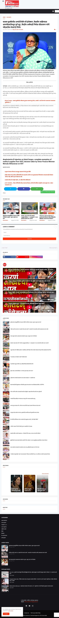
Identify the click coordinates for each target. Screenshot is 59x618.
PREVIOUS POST (53, 247)
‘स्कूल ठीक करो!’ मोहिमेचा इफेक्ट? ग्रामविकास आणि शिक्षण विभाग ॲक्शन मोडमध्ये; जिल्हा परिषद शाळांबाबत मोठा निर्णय (30, 349)
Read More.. (5, 220)
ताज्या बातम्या (3, 522)
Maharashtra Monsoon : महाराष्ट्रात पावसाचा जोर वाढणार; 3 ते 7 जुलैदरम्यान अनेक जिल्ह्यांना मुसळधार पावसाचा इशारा (31, 586)
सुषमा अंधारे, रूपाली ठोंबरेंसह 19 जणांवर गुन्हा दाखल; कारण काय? (21, 370)
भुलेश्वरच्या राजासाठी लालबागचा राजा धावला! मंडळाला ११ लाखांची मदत (22, 377)
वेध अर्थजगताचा (4, 535)
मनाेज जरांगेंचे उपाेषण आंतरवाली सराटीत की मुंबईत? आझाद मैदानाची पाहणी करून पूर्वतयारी (26, 391)
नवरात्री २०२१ (4, 524)
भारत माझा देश (3, 526)
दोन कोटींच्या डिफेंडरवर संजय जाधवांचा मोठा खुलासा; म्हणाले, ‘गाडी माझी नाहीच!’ (24, 419)
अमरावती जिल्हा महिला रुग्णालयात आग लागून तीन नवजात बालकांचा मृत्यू (22, 398)
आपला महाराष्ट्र (4, 520)
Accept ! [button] (6, 613)
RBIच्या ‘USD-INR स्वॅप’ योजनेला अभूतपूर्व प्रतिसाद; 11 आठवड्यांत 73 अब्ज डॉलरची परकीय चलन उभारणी (29, 217)
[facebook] (26, 606)
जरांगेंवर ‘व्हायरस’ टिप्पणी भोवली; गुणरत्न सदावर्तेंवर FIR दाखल (21, 426)
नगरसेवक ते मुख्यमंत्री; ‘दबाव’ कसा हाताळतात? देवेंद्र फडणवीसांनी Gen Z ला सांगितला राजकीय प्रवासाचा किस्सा (30, 454)
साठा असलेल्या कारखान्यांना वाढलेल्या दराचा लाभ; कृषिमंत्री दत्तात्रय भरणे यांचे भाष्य (24, 447)
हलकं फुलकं (3, 537)
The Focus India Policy (35, 612)
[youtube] (29, 606)
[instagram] (32, 606)
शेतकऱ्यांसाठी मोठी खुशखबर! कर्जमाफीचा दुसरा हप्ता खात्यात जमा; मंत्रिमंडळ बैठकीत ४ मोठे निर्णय (27, 384)
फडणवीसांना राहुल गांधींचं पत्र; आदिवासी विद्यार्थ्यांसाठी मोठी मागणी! (21, 363)
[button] (3, 1)
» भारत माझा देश (8, 17)
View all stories (45, 473)
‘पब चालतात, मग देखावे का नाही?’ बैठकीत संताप (18, 356)
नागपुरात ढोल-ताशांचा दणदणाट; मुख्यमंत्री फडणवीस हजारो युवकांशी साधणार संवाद (24, 412)
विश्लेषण (2, 533)
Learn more (10, 610)
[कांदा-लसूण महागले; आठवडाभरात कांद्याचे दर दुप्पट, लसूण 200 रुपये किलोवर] (4, 562)
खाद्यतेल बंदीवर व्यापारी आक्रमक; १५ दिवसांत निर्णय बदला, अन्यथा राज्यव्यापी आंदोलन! (25, 433)
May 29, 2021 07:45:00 (18, 29)
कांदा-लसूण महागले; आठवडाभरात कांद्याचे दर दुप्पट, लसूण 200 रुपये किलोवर (23, 336)
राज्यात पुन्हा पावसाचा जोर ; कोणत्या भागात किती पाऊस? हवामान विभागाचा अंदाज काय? (25, 405)
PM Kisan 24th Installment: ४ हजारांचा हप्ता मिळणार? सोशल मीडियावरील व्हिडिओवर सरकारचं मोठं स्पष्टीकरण (48, 217)
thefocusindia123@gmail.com (31, 601)
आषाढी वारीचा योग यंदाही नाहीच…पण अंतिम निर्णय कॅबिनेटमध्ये (17, 180)
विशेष (2, 531)
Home (4, 17)
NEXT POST (4, 247)
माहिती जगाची (3, 529)
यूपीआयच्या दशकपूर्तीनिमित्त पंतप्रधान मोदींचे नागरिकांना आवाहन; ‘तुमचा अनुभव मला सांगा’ (11, 217)
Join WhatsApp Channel (48, 191)
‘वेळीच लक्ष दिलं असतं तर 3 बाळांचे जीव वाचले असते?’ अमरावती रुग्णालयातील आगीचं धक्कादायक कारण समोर (29, 329)
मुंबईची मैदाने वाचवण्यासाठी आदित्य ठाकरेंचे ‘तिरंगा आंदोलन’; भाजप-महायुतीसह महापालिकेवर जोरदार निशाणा (28, 440)
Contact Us (26, 612)
